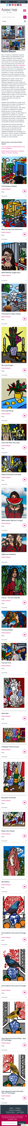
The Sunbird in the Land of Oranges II (13, 934)
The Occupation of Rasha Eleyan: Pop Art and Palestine (13, 147)
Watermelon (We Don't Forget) (12, 520)
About (11, 1108)
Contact (21, 5)
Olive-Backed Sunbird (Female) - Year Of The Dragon (12, 1092)
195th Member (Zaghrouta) (10, 273)
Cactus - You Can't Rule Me (10, 598)
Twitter (7, 5)
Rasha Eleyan (6, 189)
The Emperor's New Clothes (11, 314)
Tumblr (18, 5)
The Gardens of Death (9, 186)
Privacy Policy (10, 1112)
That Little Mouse (7, 411)
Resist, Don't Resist (8, 831)
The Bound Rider (7, 630)
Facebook (10, 5)
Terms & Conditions (15, 1110)
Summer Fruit (6, 663)
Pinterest (15, 5)
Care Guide (20, 1112)
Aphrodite (5, 713)
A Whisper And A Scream (10, 747)
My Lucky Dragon (7, 365)
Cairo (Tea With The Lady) (10, 443)
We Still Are (5, 882)
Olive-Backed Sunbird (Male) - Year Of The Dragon (13, 1039)
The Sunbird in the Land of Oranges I (13, 986)
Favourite (14, 196)
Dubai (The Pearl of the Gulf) (11, 475)
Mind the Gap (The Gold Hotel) (11, 229)
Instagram (13, 5)
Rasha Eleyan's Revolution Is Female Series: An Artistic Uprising (12, 152)
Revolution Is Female (8, 798)
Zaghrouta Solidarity (8, 554)
